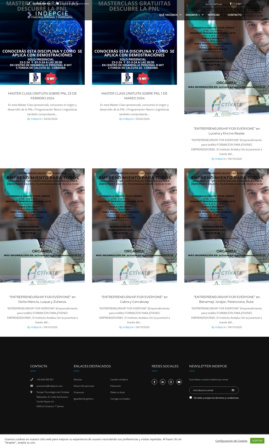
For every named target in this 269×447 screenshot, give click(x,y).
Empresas (79, 392)
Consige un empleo (120, 398)
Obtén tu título (117, 392)
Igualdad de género (84, 398)
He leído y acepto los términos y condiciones (216, 397)
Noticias (214, 14)
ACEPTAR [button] (257, 440)
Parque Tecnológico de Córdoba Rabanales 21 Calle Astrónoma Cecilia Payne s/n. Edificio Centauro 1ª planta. (53, 399)
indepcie (36, 119)
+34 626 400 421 (41, 3)
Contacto (235, 14)
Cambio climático (119, 379)
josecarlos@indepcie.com (75, 3)
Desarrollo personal (84, 385)
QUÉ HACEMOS (168, 14)
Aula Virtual (214, 4)
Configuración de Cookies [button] (231, 440)
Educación (115, 385)
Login (239, 3)
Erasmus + (193, 14)
